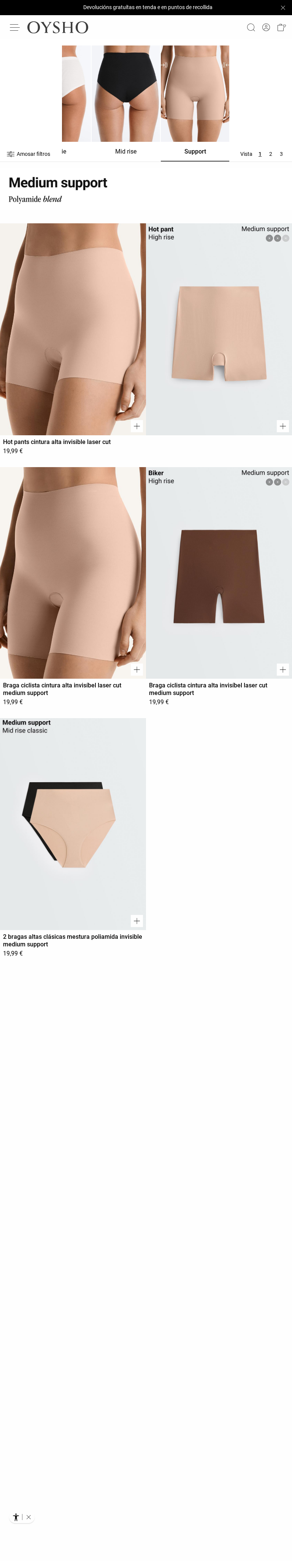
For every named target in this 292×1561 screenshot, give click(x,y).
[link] (266, 27)
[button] (281, 27)
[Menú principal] (15, 27)
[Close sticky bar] (283, 7)
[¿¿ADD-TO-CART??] (137, 426)
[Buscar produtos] (251, 27)
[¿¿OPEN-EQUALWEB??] (22, 1517)
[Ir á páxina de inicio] (57, 27)
